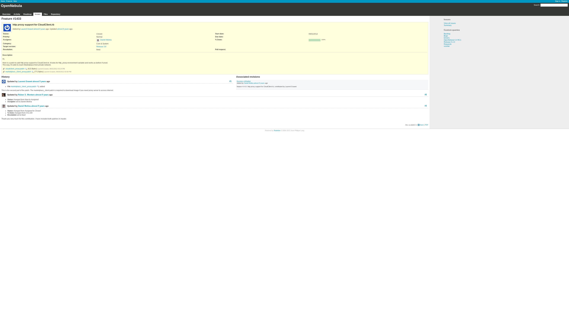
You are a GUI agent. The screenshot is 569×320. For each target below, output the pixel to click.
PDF (426, 125)
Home (3, 1)
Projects (9, 1)
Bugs (446, 36)
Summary (447, 25)
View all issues (450, 23)
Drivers (447, 38)
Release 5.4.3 (449, 42)
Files (46, 14)
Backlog (447, 34)
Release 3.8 (101, 47)
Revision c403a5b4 (244, 81)
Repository (55, 14)
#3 (426, 106)
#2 (426, 94)
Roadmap (27, 14)
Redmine (277, 130)
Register (564, 1)
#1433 (244, 86)
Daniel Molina (106, 40)
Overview (6, 14)
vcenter (447, 46)
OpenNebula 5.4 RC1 (452, 40)
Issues (37, 14)
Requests (447, 44)
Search (537, 5)
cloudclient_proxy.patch (14, 69)
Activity (17, 14)
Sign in (557, 1)
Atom (422, 125)
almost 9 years (39, 29)
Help (15, 1)
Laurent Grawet (27, 29)
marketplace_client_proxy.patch (18, 72)
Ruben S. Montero (26, 95)
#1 (230, 81)
